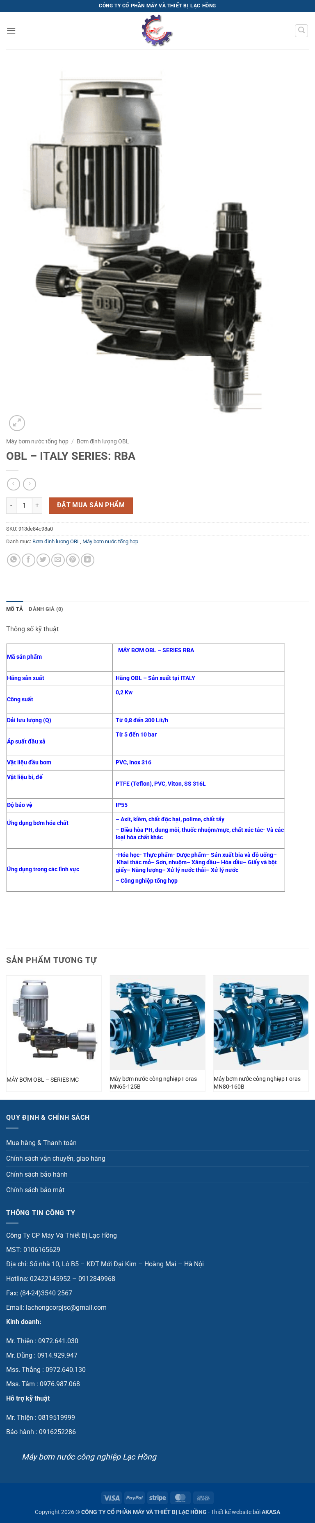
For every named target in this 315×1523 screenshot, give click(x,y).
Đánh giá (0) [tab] (46, 609)
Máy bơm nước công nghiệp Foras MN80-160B (257, 1083)
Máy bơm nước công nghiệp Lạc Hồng (89, 1457)
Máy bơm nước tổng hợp (37, 441)
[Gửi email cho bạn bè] (58, 560)
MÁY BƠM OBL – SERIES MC (43, 1079)
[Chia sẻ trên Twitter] (43, 560)
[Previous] (6, 1036)
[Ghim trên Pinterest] (73, 560)
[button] (11, 30)
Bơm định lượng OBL (103, 441)
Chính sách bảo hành (37, 1174)
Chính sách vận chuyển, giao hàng (55, 1158)
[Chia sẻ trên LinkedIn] (87, 560)
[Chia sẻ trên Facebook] (28, 560)
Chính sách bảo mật (35, 1190)
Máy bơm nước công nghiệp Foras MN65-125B (153, 1083)
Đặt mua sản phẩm (91, 505)
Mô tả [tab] (14, 609)
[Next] (308, 1036)
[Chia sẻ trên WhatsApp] (14, 560)
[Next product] (13, 484)
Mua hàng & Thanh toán (41, 1143)
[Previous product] (29, 484)
